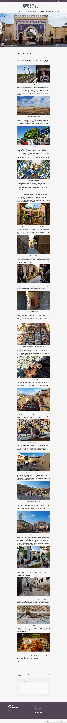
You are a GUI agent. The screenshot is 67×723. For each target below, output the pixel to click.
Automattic (38, 721)
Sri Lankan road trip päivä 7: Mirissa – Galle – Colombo (40, 708)
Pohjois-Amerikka (41, 11)
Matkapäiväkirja (48, 11)
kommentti (45, 692)
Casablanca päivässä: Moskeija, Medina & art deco (25, 674)
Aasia (19, 11)
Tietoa (58, 11)
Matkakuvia (54, 11)
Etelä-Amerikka (28, 11)
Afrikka (23, 11)
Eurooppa (34, 11)
